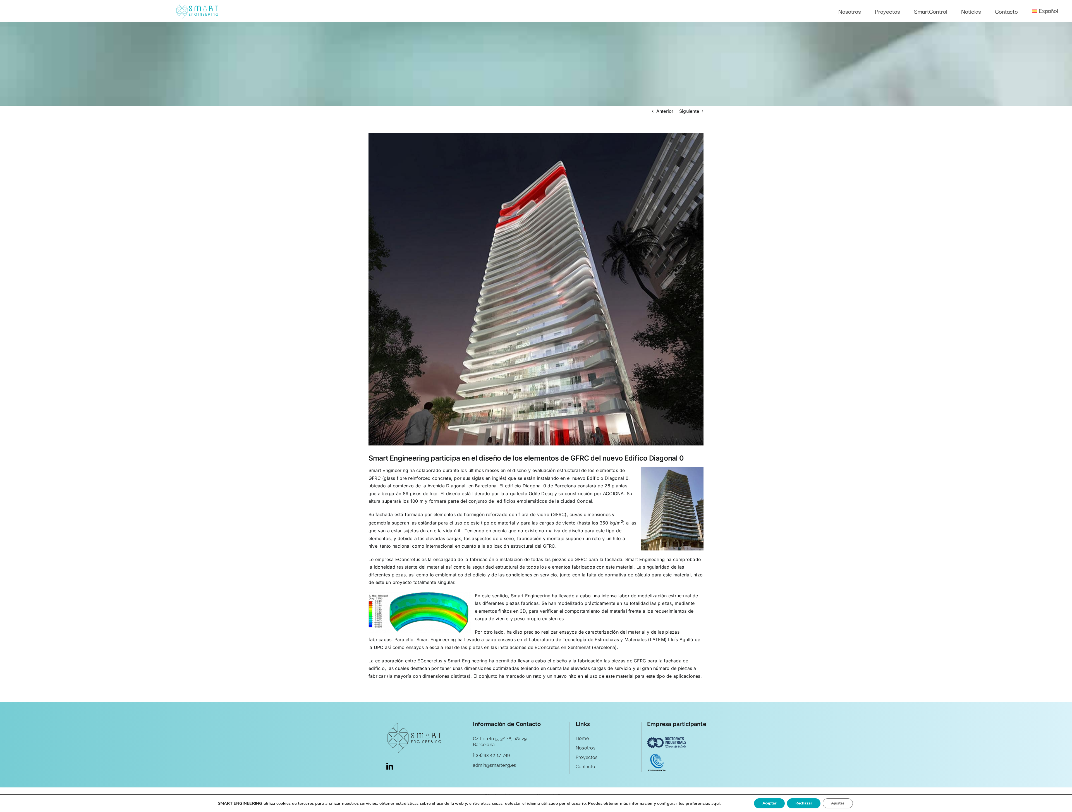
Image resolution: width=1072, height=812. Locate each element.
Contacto (585, 766)
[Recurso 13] (197, 5)
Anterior (665, 111)
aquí (715, 803)
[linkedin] (389, 766)
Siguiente (689, 111)
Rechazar (803, 803)
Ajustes (837, 803)
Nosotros (585, 748)
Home (582, 738)
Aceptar (769, 803)
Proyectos (586, 757)
